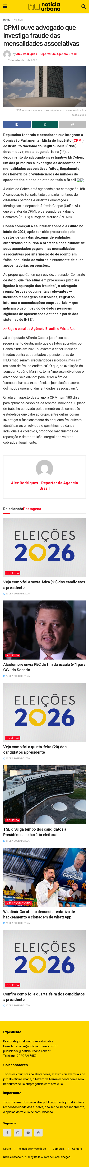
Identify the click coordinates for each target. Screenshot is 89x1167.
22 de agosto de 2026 (17, 593)
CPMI (78, 140)
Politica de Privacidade (32, 1148)
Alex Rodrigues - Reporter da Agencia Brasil (46, 54)
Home (6, 19)
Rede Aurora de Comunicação (52, 1157)
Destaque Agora (19, 902)
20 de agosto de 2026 (17, 1005)
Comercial (59, 1148)
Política (18, 19)
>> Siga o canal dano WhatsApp (39, 329)
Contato (77, 1148)
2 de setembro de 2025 (22, 60)
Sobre (7, 1148)
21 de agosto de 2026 (17, 758)
